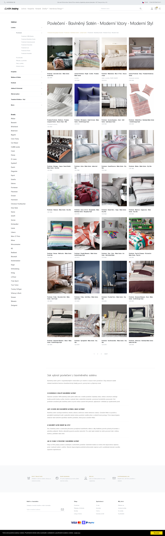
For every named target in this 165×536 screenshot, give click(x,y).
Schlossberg (15, 269)
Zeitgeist (14, 305)
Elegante (14, 171)
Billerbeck (14, 127)
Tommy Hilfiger (16, 289)
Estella (13, 179)
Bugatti (13, 135)
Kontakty (98, 508)
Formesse (14, 187)
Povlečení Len (25, 48)
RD (12, 248)
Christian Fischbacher (18, 204)
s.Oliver (13, 277)
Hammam (14, 200)
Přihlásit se (121, 505)
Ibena (13, 212)
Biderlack (14, 131)
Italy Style (14, 208)
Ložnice (23, 9)
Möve (13, 240)
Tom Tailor (14, 285)
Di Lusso (14, 159)
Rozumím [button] (156, 533)
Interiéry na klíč (100, 514)
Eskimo (13, 183)
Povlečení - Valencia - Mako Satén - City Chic (59, 210)
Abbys (13, 118)
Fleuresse (14, 192)
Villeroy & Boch (16, 293)
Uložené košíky (122, 508)
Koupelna (31, 9)
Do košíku (120, 511)
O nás (97, 505)
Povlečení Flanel (25, 50)
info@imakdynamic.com (123, 476)
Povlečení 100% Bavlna (27, 36)
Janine (13, 220)
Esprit (13, 175)
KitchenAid (14, 224)
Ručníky (76, 511)
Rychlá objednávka (64, 476)
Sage (13, 265)
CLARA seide (15, 147)
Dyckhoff (14, 163)
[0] (156, 9)
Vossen (13, 297)
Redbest (14, 252)
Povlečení (76, 505)
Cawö (13, 151)
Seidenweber (15, 261)
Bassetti (14, 123)
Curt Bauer (14, 143)
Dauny (13, 155)
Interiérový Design (55, 9)
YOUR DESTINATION (154, 2)
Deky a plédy (19, 63)
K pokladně (121, 514)
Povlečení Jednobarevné (28, 42)
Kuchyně (38, 9)
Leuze (13, 228)
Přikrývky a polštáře (21, 60)
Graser (13, 196)
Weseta (13, 301)
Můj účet (91, 476)
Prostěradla (19, 57)
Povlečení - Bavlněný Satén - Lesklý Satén (75, 32)
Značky (44, 9)
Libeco (13, 232)
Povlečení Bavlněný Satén (28, 39)
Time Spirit (15, 281)
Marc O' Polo (15, 236)
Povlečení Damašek (26, 45)
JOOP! (13, 216)
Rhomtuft (14, 257)
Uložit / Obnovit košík (37, 476)
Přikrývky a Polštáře (79, 508)
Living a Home (78, 514)
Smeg (13, 273)
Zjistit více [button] (77, 533)
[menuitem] (26, 27)
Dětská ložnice (20, 66)
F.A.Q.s (98, 511)
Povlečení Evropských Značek (55, 32)
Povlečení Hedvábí (26, 53)
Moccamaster (15, 244)
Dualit (13, 167)
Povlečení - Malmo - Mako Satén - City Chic (140, 166)
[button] (26, 28)
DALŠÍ (105, 354)
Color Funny (15, 139)
